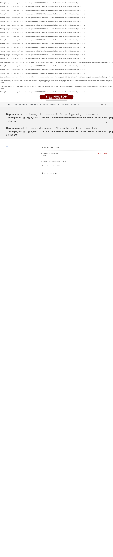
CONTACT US (75, 104)
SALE (15, 104)
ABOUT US (65, 104)
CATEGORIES (23, 104)
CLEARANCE (34, 104)
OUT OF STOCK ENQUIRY (51, 173)
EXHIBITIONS (44, 104)
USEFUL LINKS (54, 104)
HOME (9, 104)
